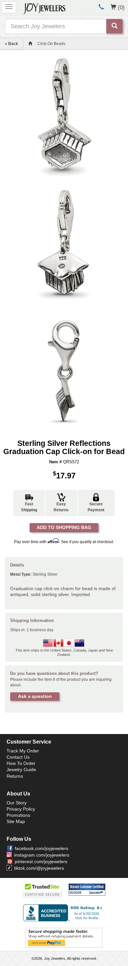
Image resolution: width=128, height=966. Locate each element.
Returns (15, 776)
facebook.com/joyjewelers (41, 848)
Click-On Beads (51, 43)
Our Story (17, 802)
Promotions (18, 815)
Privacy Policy (21, 809)
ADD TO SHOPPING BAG (64, 527)
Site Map (16, 821)
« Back (11, 43)
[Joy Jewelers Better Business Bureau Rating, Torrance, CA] (64, 912)
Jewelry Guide (21, 769)
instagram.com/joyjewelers (41, 855)
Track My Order (23, 750)
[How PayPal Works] (64, 937)
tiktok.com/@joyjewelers (39, 868)
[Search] (114, 26)
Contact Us (18, 757)
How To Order (21, 763)
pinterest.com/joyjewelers (41, 861)
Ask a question (35, 696)
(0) (121, 7)
